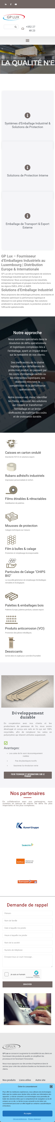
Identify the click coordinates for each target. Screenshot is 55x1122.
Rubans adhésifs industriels (24, 476)
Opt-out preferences (20, 1119)
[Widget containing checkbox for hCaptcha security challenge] (22, 974)
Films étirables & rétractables (25, 499)
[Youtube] (15, 4)
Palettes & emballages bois (24, 605)
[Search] (15, 27)
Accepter (27, 1113)
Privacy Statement (34, 1119)
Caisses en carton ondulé (23, 452)
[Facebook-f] (10, 4)
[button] (51, 1086)
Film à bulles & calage (20, 549)
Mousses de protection (21, 526)
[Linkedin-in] (5, 4)
